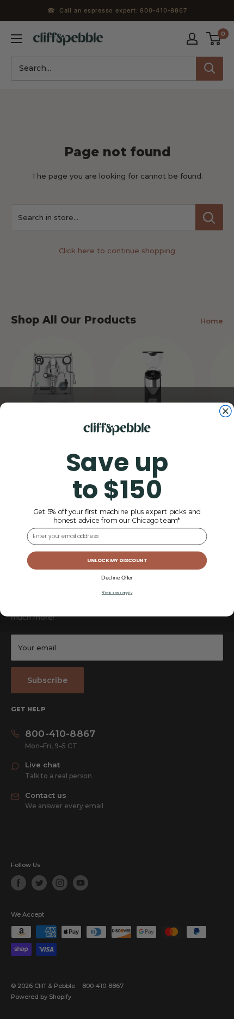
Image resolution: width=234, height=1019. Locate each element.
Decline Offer (116, 578)
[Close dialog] (226, 411)
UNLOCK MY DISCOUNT (117, 560)
